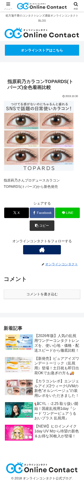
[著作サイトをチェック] (42, 249)
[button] (42, 225)
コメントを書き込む (42, 294)
